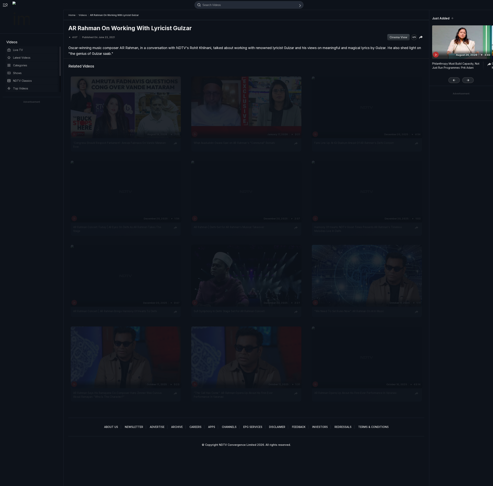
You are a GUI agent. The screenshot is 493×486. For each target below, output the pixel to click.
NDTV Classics (22, 80)
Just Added (440, 18)
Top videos (20, 88)
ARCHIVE (177, 426)
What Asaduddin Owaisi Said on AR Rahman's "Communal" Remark (234, 142)
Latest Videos (21, 57)
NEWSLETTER (134, 426)
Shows (17, 73)
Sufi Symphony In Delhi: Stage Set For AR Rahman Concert (229, 311)
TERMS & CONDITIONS (373, 426)
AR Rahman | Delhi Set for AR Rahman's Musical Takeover (229, 227)
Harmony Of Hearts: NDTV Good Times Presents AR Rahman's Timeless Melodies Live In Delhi (358, 229)
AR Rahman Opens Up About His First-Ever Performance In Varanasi (355, 392)
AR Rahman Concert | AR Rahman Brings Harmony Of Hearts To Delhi (115, 311)
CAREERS (195, 426)
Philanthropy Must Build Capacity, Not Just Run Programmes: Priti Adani (455, 65)
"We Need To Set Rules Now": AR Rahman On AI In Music (349, 311)
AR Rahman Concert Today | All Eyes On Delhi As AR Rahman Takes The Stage (117, 229)
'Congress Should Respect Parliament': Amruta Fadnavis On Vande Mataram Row (119, 144)
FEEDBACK (298, 426)
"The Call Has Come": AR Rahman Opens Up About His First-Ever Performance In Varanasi (233, 394)
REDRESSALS (343, 426)
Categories (20, 65)
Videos (11, 42)
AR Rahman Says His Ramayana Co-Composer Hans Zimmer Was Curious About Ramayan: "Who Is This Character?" (117, 394)
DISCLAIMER (277, 426)
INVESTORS (320, 426)
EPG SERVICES (252, 426)
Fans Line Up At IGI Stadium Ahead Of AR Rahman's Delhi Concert (354, 142)
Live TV (18, 50)
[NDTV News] (21, 16)
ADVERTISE (157, 426)
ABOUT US (111, 426)
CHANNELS (229, 426)
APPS (211, 426)
